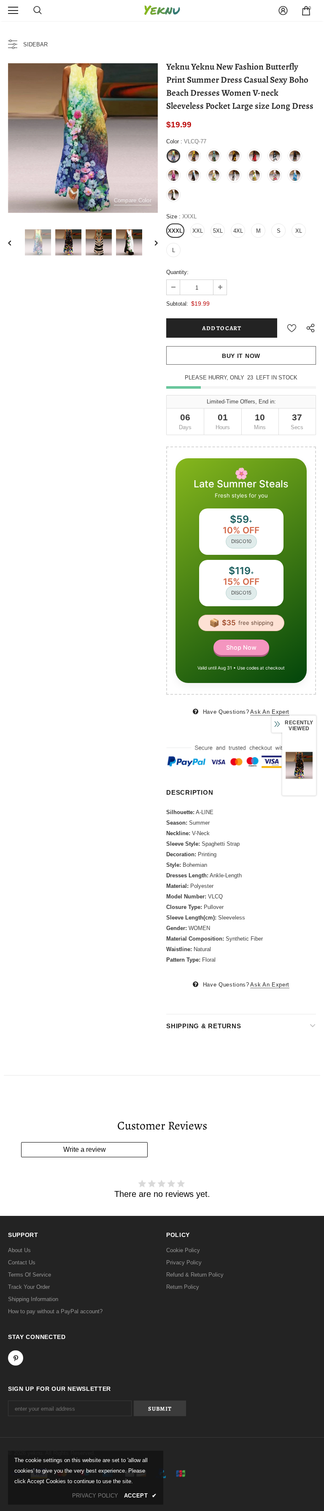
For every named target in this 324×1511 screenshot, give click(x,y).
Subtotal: (177, 304)
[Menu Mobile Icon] (13, 10)
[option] (83, 138)
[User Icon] (283, 10)
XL (298, 231)
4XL (238, 231)
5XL (218, 231)
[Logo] (162, 10)
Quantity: (177, 272)
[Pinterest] (15, 1358)
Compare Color (132, 200)
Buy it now (241, 355)
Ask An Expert (269, 712)
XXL (197, 231)
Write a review (84, 1149)
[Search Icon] (37, 10)
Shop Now (241, 647)
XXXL (175, 231)
